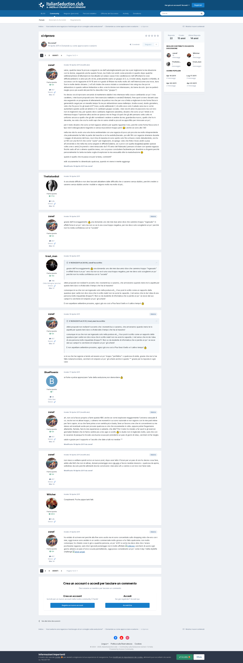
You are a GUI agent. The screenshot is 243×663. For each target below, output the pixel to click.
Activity (126, 13)
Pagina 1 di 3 (72, 55)
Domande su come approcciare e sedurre (79, 46)
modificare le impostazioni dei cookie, (128, 657)
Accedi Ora (127, 605)
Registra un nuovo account (72, 605)
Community (54, 13)
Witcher (196, 53)
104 (52, 85)
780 (52, 276)
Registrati (198, 5)
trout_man (197, 62)
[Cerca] (201, 13)
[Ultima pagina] (61, 55)
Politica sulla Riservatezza (121, 644)
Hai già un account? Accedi (176, 5)
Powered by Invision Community (121, 649)
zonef (175, 53)
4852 (52, 514)
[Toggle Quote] (67, 263)
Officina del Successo (109, 13)
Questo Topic (190, 13)
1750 (52, 196)
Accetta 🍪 (185, 657)
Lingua (104, 644)
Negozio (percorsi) (71, 13)
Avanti (55, 55)
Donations (137, 13)
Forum (41, 20)
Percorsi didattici (89, 13)
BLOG (43, 13)
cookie (57, 657)
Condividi (135, 44)
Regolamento (75, 20)
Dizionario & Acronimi (57, 20)
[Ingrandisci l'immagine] (124, 128)
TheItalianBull (178, 62)
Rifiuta (199, 657)
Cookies (138, 644)
